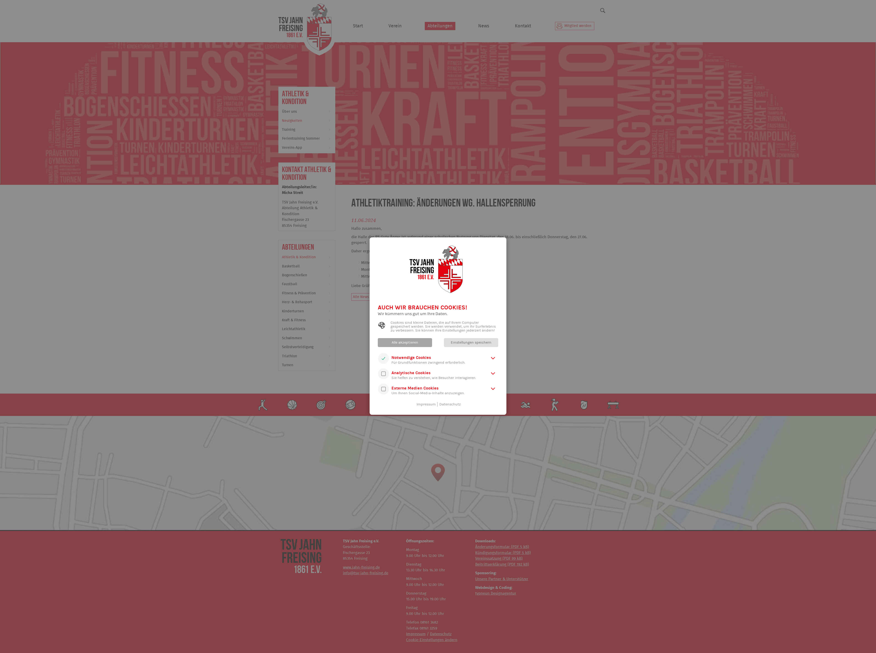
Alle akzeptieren (405, 342)
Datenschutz (450, 404)
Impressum (426, 404)
